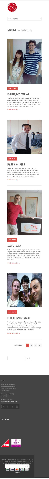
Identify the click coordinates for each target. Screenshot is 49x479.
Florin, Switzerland (18, 318)
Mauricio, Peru (16, 164)
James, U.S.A (14, 245)
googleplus (7, 406)
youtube (17, 406)
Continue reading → (13, 110)
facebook (12, 406)
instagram (3, 406)
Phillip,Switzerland (18, 94)
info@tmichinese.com (10, 401)
